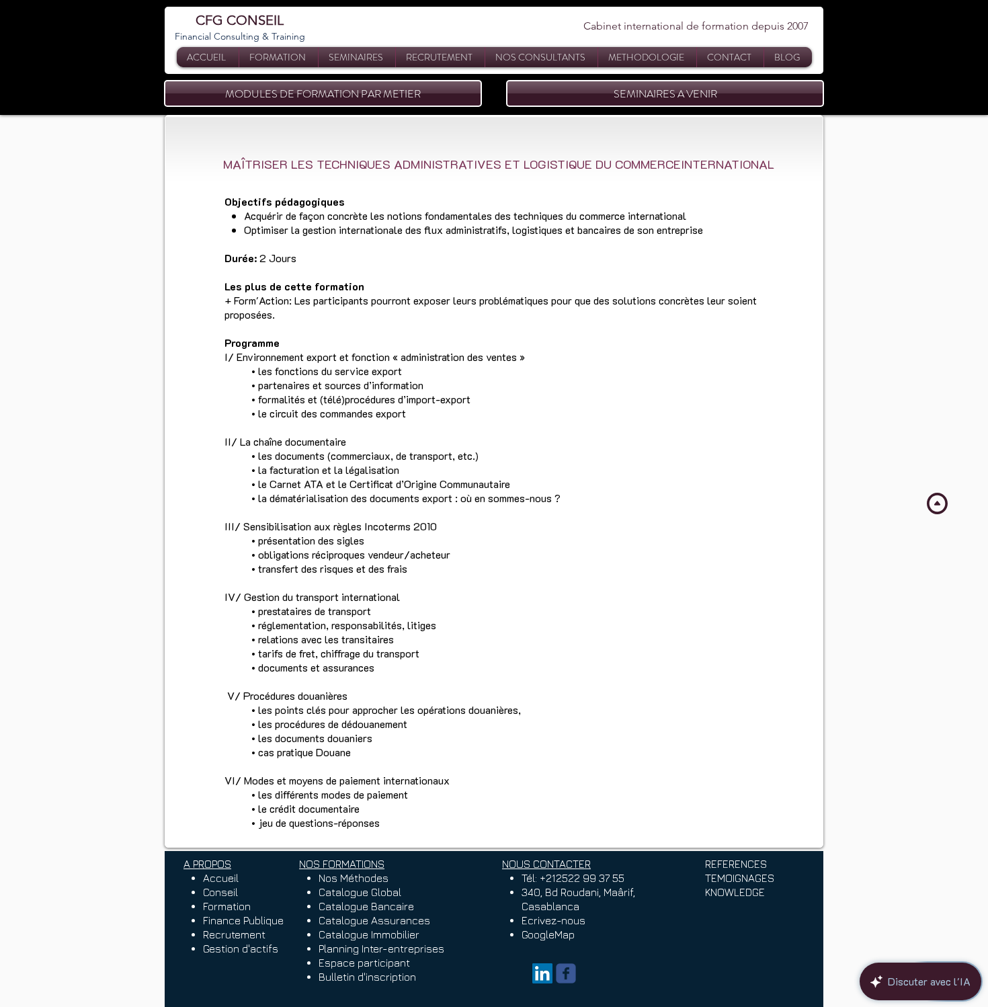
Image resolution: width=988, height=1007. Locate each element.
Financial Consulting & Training (240, 36)
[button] (357, 57)
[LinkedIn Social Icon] (542, 973)
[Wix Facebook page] (566, 973)
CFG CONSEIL (240, 20)
